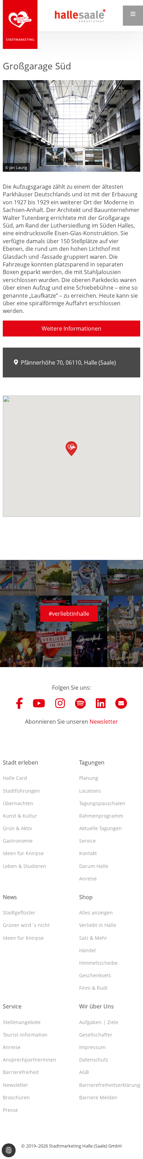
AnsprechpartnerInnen (29, 1059)
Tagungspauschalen (102, 803)
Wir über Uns (96, 1006)
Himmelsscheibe (98, 963)
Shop (86, 897)
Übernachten (18, 803)
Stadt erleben (20, 762)
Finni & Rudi (93, 988)
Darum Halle (93, 866)
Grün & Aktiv (17, 828)
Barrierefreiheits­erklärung (109, 1085)
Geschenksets (95, 975)
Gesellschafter (95, 1034)
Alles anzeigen (96, 912)
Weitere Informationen (71, 328)
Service (87, 840)
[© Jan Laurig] (71, 126)
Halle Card (15, 778)
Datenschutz (93, 1059)
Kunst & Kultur (20, 815)
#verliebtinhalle (69, 613)
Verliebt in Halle (97, 925)
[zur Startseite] (20, 24)
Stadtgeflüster (19, 912)
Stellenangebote (22, 1022)
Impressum (92, 1047)
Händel (87, 950)
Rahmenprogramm (101, 815)
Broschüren (16, 1097)
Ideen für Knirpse (23, 853)
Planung (88, 778)
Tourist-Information (25, 1034)
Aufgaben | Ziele (98, 1022)
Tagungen (91, 762)
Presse (10, 1110)
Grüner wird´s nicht (26, 925)
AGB (84, 1072)
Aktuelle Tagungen (100, 828)
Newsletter (104, 721)
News (10, 897)
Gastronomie (18, 840)
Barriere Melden (98, 1097)
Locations (90, 790)
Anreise (88, 878)
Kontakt (88, 853)
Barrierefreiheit (21, 1072)
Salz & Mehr (93, 938)
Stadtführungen (21, 790)
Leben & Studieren (24, 866)
